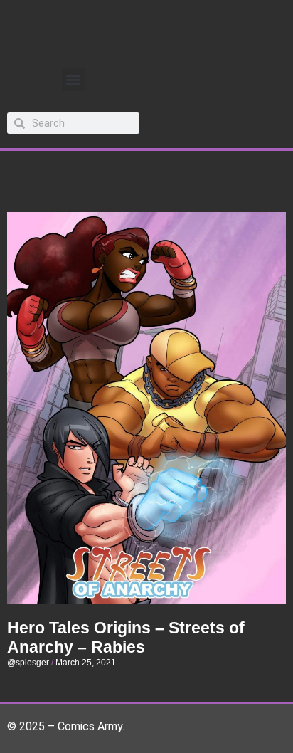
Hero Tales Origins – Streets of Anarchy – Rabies (126, 637)
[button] (73, 79)
